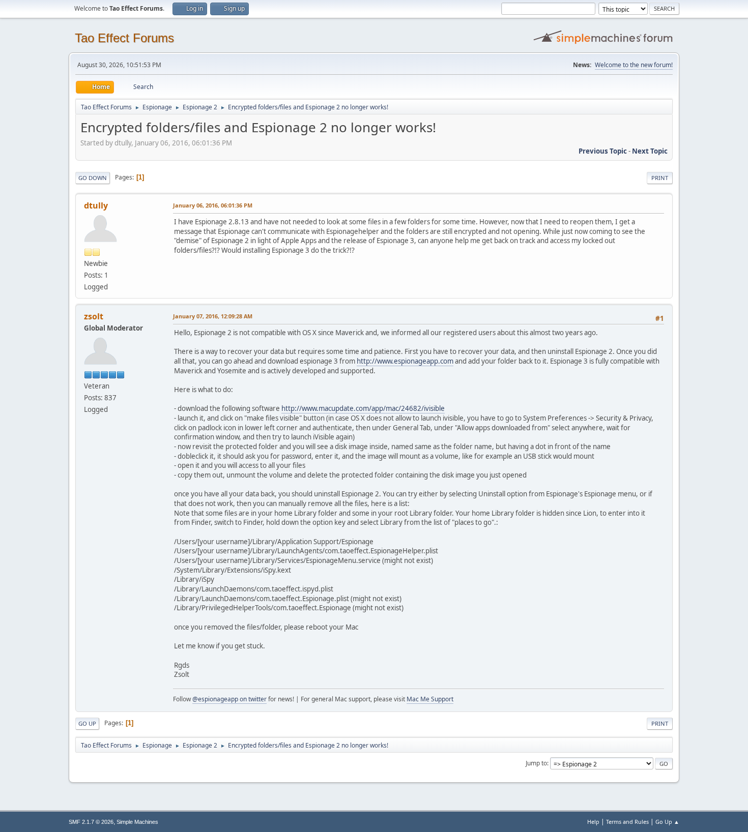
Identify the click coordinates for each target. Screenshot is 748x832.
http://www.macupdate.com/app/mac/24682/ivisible (363, 408)
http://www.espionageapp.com (405, 361)
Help (593, 821)
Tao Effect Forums (124, 38)
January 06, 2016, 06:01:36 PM (212, 205)
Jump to (536, 763)
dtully (96, 205)
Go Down (92, 178)
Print (659, 178)
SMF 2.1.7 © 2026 (91, 822)
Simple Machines (137, 822)
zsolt (93, 316)
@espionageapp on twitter (229, 699)
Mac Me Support (430, 699)
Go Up (87, 723)
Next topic (650, 151)
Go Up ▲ (667, 821)
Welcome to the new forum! (634, 65)
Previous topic (603, 151)
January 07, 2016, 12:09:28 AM (212, 316)
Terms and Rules (627, 821)
